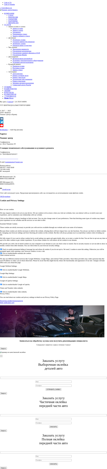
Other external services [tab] (7, 255)
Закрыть (3, 348)
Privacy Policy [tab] (5, 294)
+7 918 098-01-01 (6, 8)
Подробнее (6, 196)
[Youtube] (53, 125)
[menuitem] (55, 18)
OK (1, 196)
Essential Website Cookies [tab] (8, 224)
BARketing (4, 130)
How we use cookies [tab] (7, 209)
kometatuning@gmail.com (14, 162)
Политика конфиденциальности (11, 301)
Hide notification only (7, 303)
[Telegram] (53, 122)
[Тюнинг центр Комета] (9, 10)
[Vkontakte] (53, 118)
